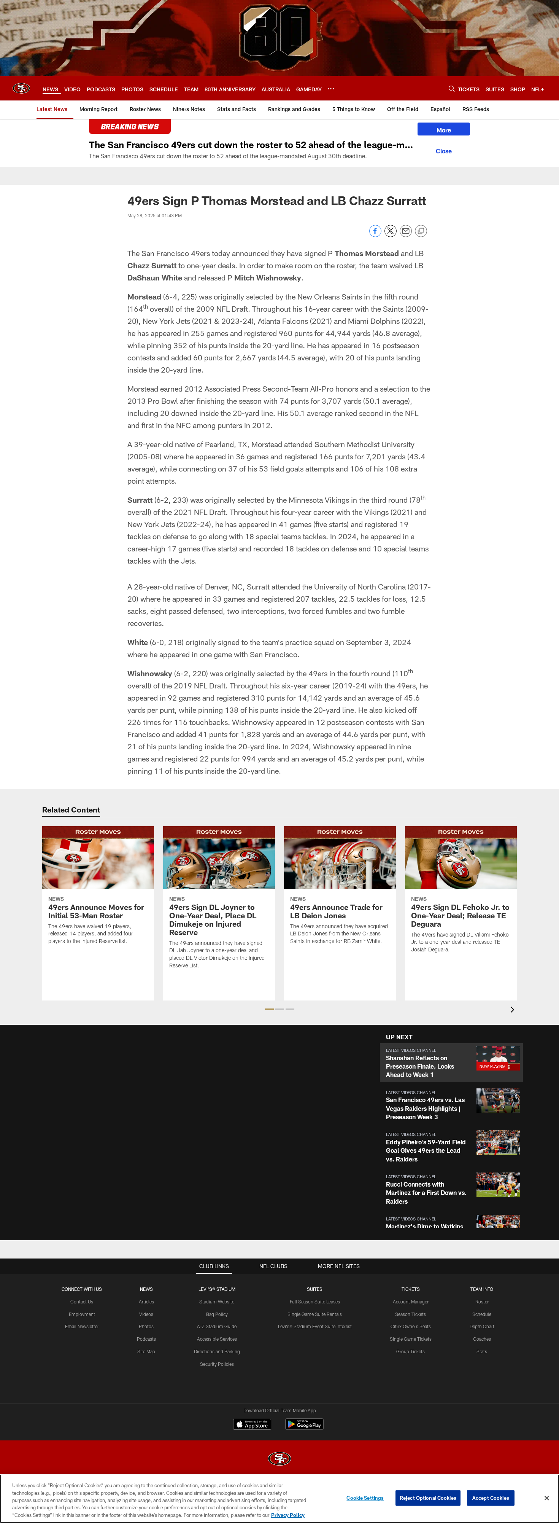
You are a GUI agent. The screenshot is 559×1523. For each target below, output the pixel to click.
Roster (482, 1301)
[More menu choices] (331, 89)
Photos (146, 1326)
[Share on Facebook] (375, 235)
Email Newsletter (82, 1326)
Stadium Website (216, 1301)
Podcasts (146, 1338)
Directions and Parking (217, 1351)
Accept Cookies (490, 1498)
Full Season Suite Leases (315, 1301)
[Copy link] (421, 231)
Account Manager (411, 1301)
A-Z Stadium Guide (217, 1326)
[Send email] (406, 235)
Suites (314, 1289)
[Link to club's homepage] (21, 88)
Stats (481, 1351)
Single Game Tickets (411, 1338)
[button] (269, 1009)
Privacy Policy (288, 1515)
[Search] (452, 88)
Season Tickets (410, 1314)
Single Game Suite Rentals (314, 1314)
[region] (279, 1498)
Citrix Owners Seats (411, 1326)
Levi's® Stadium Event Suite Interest (315, 1326)
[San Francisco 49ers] (279, 1460)
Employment (82, 1314)
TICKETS (411, 1289)
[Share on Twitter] (390, 235)
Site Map (146, 1351)
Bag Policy (217, 1314)
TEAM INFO (481, 1289)
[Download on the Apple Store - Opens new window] (252, 1425)
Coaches (482, 1338)
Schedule (481, 1314)
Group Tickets (410, 1351)
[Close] (444, 149)
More (444, 130)
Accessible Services (217, 1338)
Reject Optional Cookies (428, 1498)
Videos (146, 1314)
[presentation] (514, 1011)
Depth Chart (482, 1326)
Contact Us (81, 1301)
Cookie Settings (365, 1498)
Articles (146, 1301)
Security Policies (217, 1364)
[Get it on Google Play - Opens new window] (304, 1428)
